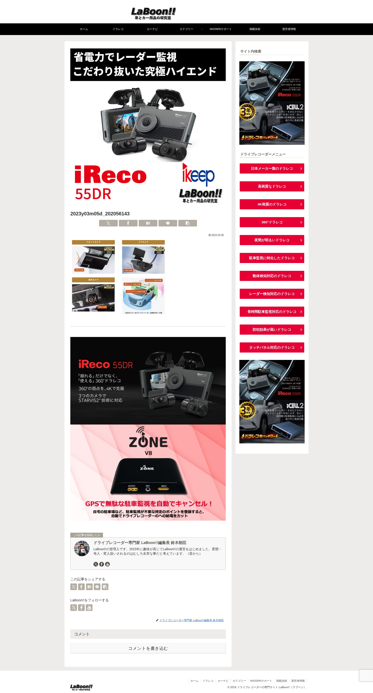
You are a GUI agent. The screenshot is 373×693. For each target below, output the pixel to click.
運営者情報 (298, 680)
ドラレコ (208, 680)
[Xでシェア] (108, 223)
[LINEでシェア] (168, 223)
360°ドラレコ (272, 222)
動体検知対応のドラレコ (272, 276)
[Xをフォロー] (95, 564)
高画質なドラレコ (272, 186)
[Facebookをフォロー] (101, 564)
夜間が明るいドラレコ (271, 240)
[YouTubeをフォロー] (107, 564)
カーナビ (223, 680)
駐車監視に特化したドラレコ (272, 258)
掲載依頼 (281, 680)
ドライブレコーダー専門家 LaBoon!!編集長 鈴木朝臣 (139, 542)
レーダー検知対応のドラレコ (272, 294)
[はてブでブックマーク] (148, 223)
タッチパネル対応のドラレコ (272, 347)
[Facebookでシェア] (128, 223)
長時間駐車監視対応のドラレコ (272, 312)
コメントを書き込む (148, 648)
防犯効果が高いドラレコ (272, 330)
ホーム (194, 680)
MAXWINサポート (261, 680)
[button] (187, 223)
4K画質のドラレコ (272, 204)
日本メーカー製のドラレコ (272, 168)
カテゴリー (239, 680)
